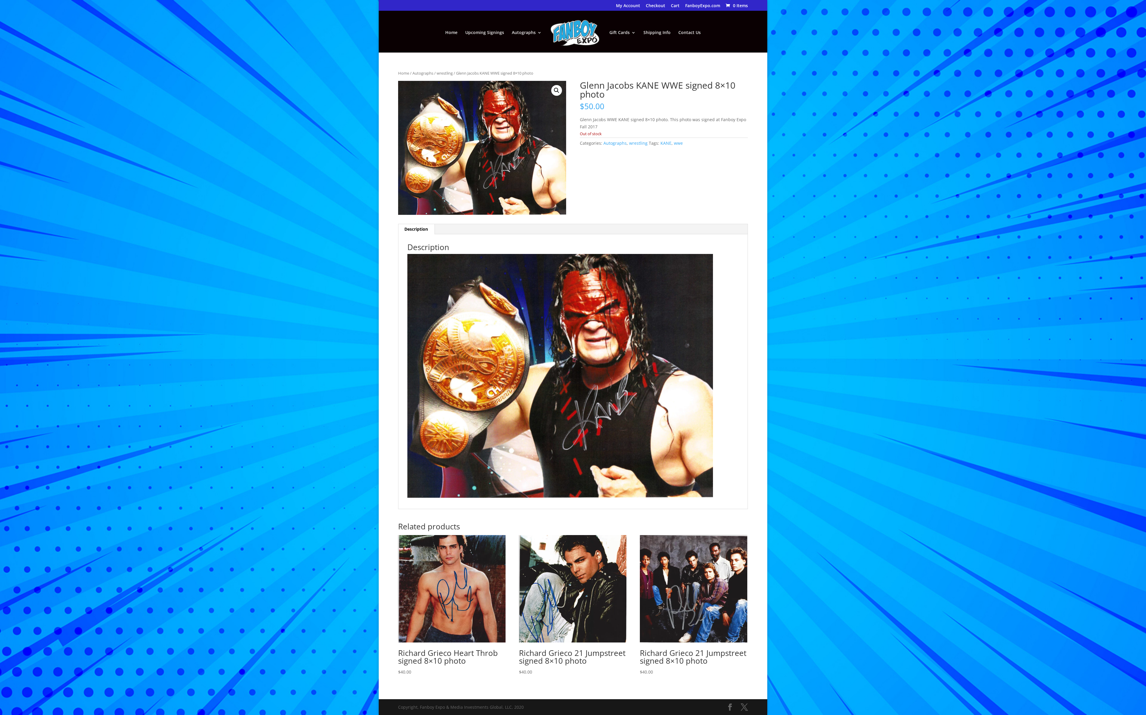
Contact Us (689, 32)
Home (451, 32)
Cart (675, 6)
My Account (628, 6)
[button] (556, 90)
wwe (678, 143)
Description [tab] (416, 229)
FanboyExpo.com (702, 6)
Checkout (655, 6)
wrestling (445, 73)
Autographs (524, 32)
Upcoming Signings (484, 32)
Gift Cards (619, 32)
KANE (665, 143)
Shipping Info (657, 32)
